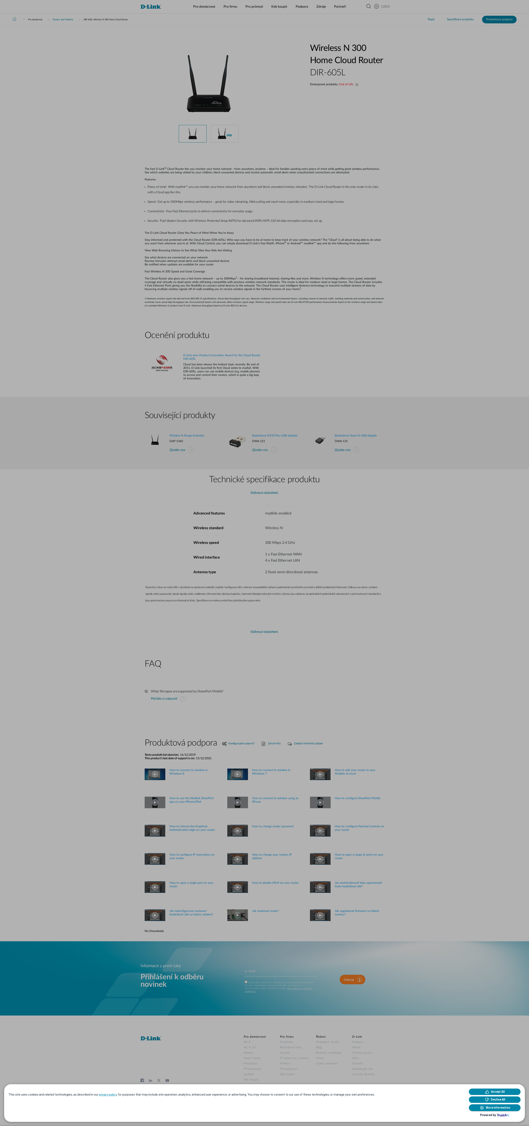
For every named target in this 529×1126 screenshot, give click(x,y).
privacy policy (108, 1094)
